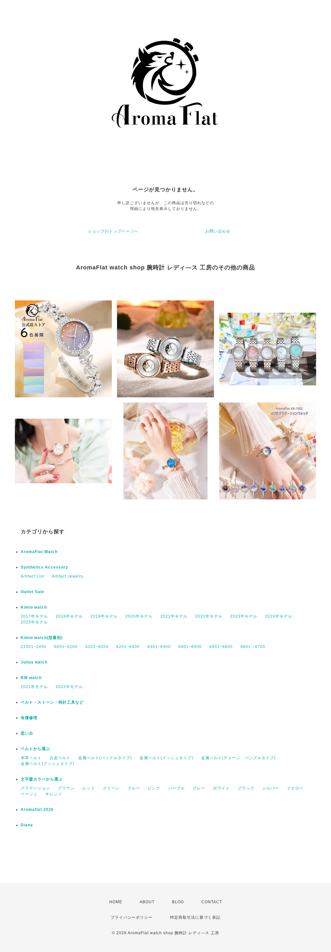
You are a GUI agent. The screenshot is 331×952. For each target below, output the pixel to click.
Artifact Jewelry (67, 576)
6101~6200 (97, 646)
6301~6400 (159, 646)
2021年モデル (173, 616)
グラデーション (35, 788)
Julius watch (34, 662)
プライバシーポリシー (132, 917)
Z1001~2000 (34, 646)
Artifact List (32, 576)
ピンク (154, 788)
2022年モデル (208, 616)
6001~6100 (66, 646)
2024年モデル (278, 616)
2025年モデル (34, 622)
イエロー (295, 788)
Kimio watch (34, 607)
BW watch (31, 677)
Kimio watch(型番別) (42, 637)
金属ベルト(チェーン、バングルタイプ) (238, 758)
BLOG (178, 902)
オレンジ (53, 794)
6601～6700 (252, 646)
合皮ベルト (59, 758)
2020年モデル (139, 616)
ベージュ (29, 794)
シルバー (270, 788)
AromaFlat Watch (39, 551)
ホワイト (221, 788)
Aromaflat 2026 (37, 809)
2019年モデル (104, 616)
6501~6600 (221, 646)
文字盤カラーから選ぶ (42, 779)
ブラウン (66, 788)
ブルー (133, 788)
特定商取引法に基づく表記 (195, 917)
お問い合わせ (217, 231)
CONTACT (211, 902)
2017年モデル (34, 616)
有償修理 (29, 718)
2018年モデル (69, 616)
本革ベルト (31, 758)
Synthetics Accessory (44, 567)
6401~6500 (190, 646)
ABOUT (147, 902)
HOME (115, 902)
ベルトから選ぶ (35, 749)
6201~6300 (128, 646)
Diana (27, 825)
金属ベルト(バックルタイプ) (105, 758)
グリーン (111, 788)
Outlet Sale (32, 592)
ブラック (246, 788)
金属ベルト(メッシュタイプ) (166, 758)
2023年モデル (243, 616)
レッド (88, 788)
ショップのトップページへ (113, 231)
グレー (199, 788)
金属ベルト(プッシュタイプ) (47, 763)
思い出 (27, 733)
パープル (176, 788)
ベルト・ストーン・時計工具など (52, 702)
